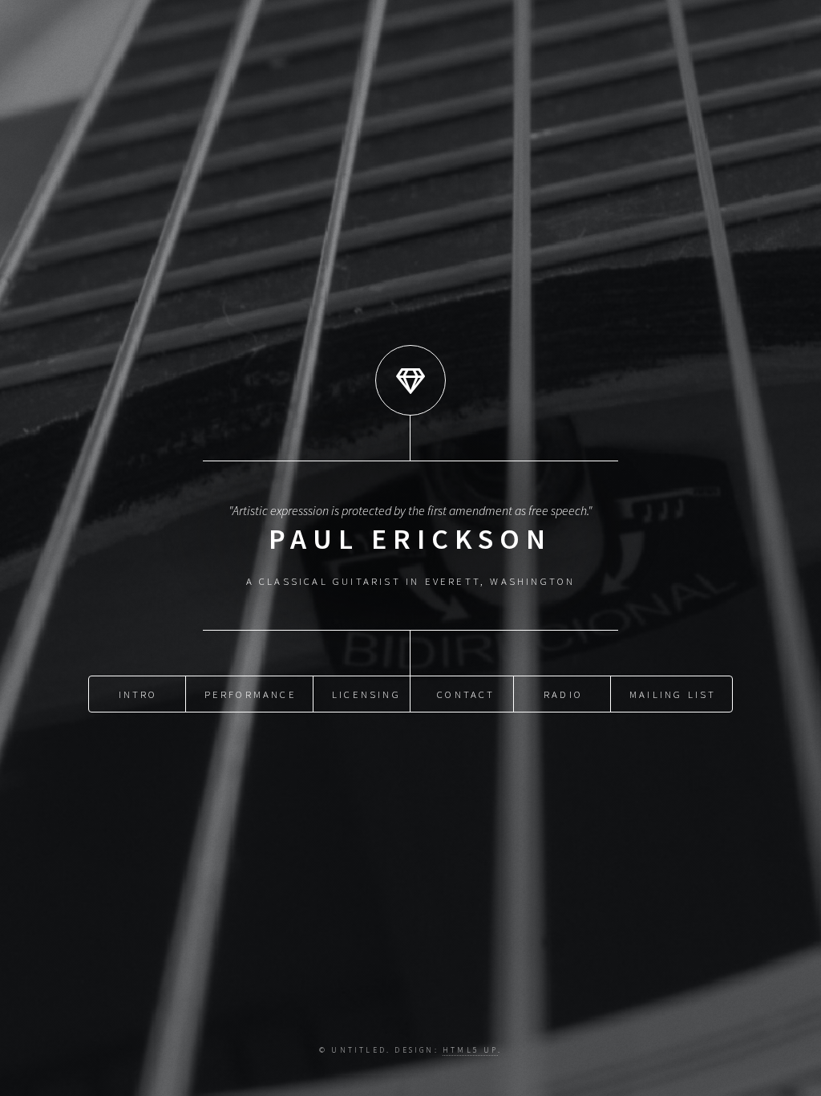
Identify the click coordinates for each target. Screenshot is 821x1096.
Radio (563, 694)
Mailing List (672, 694)
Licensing (366, 694)
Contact (466, 694)
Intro (138, 694)
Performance (250, 694)
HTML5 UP (470, 1050)
